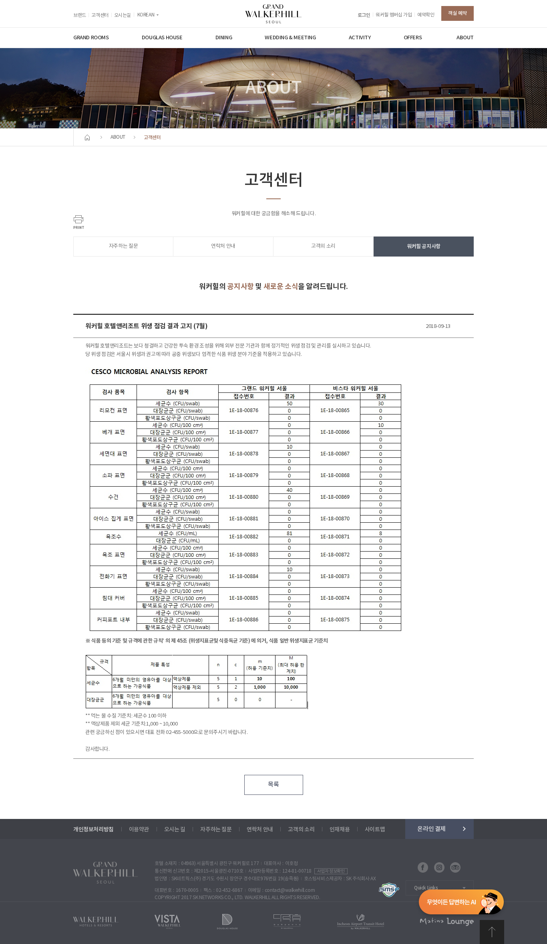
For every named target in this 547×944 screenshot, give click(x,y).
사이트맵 (375, 829)
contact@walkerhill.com (290, 890)
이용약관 (139, 829)
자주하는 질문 (123, 246)
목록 (273, 784)
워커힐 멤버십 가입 (394, 15)
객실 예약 (457, 13)
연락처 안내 (223, 246)
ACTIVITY (360, 37)
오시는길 (122, 15)
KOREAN (146, 15)
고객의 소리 (323, 246)
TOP (492, 932)
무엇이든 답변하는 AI (461, 903)
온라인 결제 (431, 828)
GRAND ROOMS (91, 37)
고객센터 (99, 15)
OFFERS (413, 37)
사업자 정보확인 (331, 871)
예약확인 (425, 15)
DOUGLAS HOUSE (162, 37)
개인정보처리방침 (93, 829)
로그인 (364, 15)
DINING (223, 37)
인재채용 (340, 829)
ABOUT (465, 37)
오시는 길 (174, 829)
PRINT (78, 222)
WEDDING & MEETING (290, 37)
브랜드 (79, 15)
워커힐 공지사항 (423, 246)
